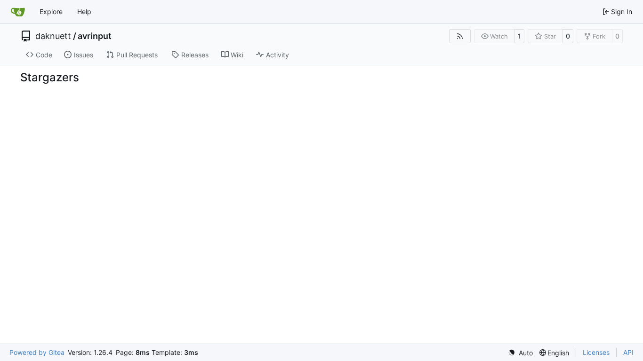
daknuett (53, 36)
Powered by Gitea (36, 352)
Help (84, 12)
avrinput (95, 36)
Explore (51, 12)
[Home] (18, 11)
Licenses (596, 352)
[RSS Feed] (460, 36)
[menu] (520, 353)
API (628, 352)
